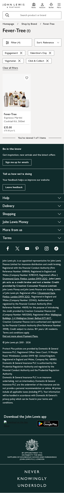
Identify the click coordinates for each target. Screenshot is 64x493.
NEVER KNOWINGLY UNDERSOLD (32, 478)
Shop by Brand (29, 23)
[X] (17, 249)
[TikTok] (56, 249)
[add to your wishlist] (26, 77)
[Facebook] (8, 249)
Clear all (10, 67)
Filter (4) (15, 42)
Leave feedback (13, 187)
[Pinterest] (37, 249)
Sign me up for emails (17, 162)
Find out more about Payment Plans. (20, 336)
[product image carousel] (17, 92)
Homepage (8, 23)
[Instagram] (47, 249)
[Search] (7, 15)
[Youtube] (27, 249)
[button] (59, 5)
